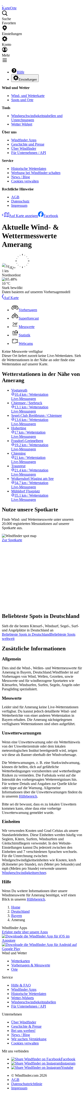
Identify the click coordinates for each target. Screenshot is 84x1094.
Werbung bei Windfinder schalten (35, 173)
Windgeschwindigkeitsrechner (24, 873)
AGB (15, 197)
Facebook (51, 216)
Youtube (67, 1067)
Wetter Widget (21, 124)
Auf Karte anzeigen (23, 216)
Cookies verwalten (25, 181)
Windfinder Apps (23, 140)
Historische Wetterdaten (28, 169)
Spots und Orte (22, 100)
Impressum (19, 205)
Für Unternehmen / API (28, 153)
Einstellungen (28, 79)
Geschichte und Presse (27, 144)
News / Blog (20, 177)
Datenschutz (20, 201)
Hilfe (20, 72)
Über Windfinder (23, 148)
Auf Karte (11, 298)
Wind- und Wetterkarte (28, 96)
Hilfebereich (28, 796)
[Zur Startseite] (2, 4)
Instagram (68, 1063)
